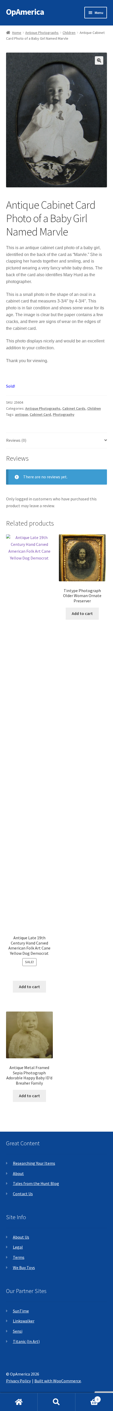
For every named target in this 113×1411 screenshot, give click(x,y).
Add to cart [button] (29, 986)
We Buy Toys (24, 1267)
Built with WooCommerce (57, 1380)
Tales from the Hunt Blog (36, 1183)
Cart (87, 1397)
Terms (18, 1257)
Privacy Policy (18, 1380)
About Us (21, 1237)
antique (21, 414)
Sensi (17, 1331)
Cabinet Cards (73, 408)
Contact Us (23, 1193)
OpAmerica (25, 12)
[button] (99, 60)
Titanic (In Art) (26, 1341)
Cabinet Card (40, 414)
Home (16, 32)
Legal (18, 1247)
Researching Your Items (34, 1163)
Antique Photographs (42, 32)
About (18, 1173)
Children (69, 32)
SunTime (21, 1310)
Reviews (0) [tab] (16, 440)
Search (56, 1402)
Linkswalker (23, 1320)
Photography (63, 414)
